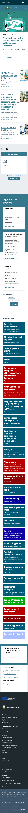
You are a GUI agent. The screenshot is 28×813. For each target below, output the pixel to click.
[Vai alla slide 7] (18, 175)
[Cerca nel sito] (25, 8)
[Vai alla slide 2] (9, 175)
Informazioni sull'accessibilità (9, 747)
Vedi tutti (14, 304)
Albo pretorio (5, 722)
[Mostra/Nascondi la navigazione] (2, 8)
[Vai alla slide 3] (11, 175)
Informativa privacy (7, 742)
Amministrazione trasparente (9, 729)
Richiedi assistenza (7, 738)
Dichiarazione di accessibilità (9, 745)
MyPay (4, 720)
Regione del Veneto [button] (6, 2)
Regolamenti (5, 731)
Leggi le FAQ (5, 750)
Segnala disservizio (7, 740)
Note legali (5, 752)
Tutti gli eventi (14, 178)
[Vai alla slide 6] (16, 175)
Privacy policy (12, 796)
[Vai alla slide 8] (20, 175)
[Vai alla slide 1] (7, 175)
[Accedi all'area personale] (23, 2)
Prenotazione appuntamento (9, 717)
